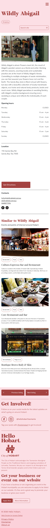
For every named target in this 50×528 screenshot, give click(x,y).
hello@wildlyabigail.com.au (11, 198)
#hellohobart (22, 425)
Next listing (31, 393)
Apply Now (7, 501)
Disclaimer (6, 522)
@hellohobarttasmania (26, 419)
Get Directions (9, 185)
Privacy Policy (7, 519)
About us (5, 525)
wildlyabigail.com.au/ (9, 201)
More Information (21, 501)
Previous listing (17, 393)
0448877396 (6, 203)
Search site (25, 28)
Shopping (6, 22)
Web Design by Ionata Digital (12, 515)
